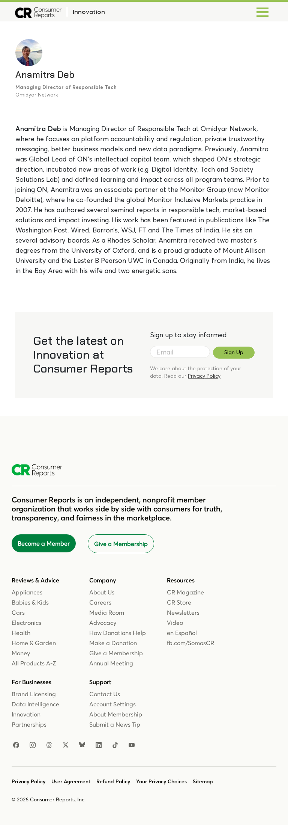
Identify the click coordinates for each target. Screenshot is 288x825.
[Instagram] (32, 745)
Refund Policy (113, 781)
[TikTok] (115, 745)
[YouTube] (131, 745)
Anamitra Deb (45, 74)
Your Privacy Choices (161, 781)
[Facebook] (16, 745)
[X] (65, 745)
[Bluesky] (82, 745)
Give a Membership (121, 543)
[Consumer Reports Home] (41, 470)
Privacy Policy (204, 376)
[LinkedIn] (98, 745)
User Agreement (70, 781)
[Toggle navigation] (262, 11)
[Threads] (49, 745)
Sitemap (203, 781)
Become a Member (44, 543)
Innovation (88, 11)
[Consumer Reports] (38, 11)
